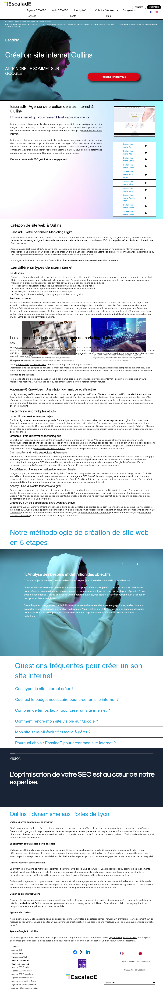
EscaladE (141, 970)
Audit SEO (15, 946)
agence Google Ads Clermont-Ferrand (125, 462)
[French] (150, 12)
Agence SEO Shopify (20, 967)
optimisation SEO (98, 240)
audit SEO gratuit (36, 159)
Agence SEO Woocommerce (23, 984)
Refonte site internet (20, 960)
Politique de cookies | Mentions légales (135, 961)
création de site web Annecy (85, 495)
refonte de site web (78, 240)
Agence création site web (22, 977)
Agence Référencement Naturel (25, 988)
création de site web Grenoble (49, 448)
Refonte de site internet (21, 378)
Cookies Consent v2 (20, 964)
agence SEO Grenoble (36, 445)
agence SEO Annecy (70, 493)
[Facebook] (75, 952)
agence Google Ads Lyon (132, 426)
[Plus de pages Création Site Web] (117, 10)
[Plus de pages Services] (63, 16)
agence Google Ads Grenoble (118, 445)
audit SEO (114, 24)
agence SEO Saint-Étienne (88, 476)
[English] (156, 12)
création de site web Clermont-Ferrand (33, 465)
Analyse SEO (17, 953)
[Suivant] (136, 564)
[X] (81, 952)
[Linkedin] (88, 952)
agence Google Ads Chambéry (94, 512)
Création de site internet (55, 240)
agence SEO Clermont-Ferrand (47, 462)
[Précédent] (124, 564)
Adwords (25, 243)
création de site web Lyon (69, 428)
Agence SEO (16, 950)
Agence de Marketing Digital (23, 981)
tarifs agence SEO (23, 356)
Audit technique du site (141, 240)
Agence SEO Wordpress (21, 971)
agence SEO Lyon (49, 426)
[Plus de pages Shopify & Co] (90, 10)
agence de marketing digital (105, 313)
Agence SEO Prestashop (22, 974)
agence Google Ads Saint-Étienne (78, 479)
